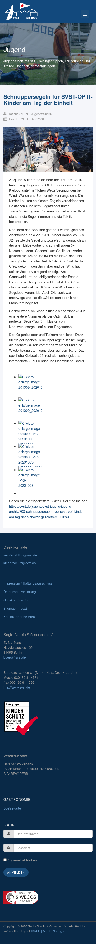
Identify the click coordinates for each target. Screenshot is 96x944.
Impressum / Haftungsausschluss (27, 583)
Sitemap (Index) (15, 608)
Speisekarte (12, 808)
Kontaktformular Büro (19, 616)
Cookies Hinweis (15, 600)
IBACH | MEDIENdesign (47, 931)
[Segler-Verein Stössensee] (20, 11)
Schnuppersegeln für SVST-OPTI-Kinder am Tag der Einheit (48, 99)
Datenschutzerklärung (19, 591)
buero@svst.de (14, 657)
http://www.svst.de (16, 687)
